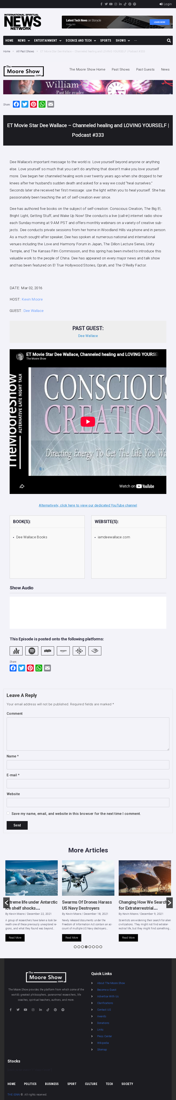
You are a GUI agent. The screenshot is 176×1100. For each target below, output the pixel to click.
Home (6, 51)
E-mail (13, 775)
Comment (15, 714)
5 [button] (89, 946)
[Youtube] (110, 4)
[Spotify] (134, 4)
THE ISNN (14, 1094)
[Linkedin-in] (120, 4)
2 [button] (78, 946)
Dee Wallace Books (31, 537)
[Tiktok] (125, 4)
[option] (31, 902)
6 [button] (93, 946)
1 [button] (75, 946)
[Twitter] (106, 4)
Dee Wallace (33, 310)
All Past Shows (25, 51)
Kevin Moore (32, 299)
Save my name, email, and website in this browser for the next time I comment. (76, 814)
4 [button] (86, 946)
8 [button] (100, 946)
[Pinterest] (129, 4)
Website (13, 794)
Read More (15, 937)
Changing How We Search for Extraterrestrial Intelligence (86, 908)
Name (13, 756)
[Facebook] (16, 105)
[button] (6, 902)
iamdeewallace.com (114, 537)
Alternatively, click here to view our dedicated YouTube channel (88, 505)
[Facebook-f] (101, 4)
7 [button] (97, 946)
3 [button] (82, 946)
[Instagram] (115, 4)
